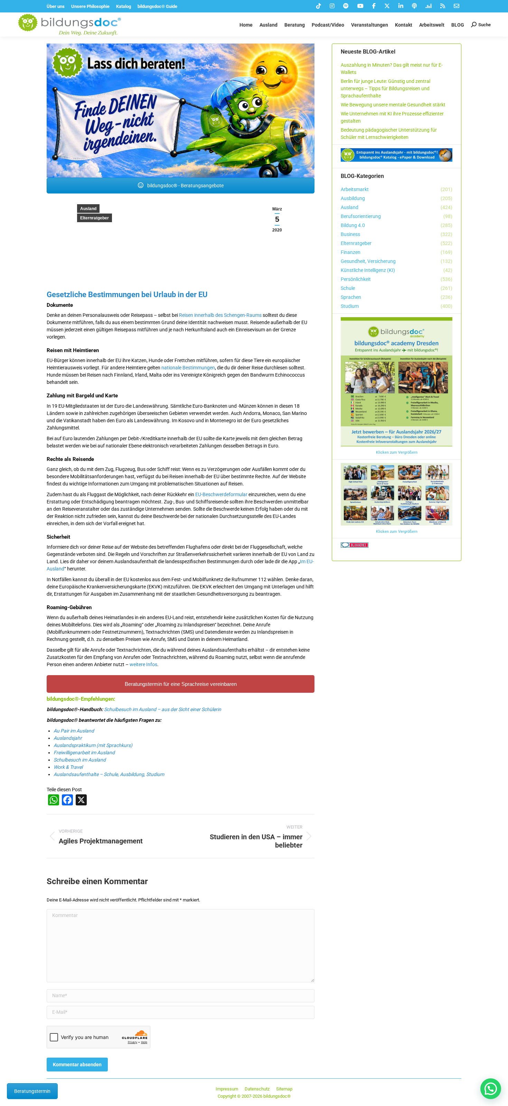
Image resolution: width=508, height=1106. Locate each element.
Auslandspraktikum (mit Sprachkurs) (93, 745)
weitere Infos (143, 664)
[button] (490, 1088)
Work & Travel (68, 767)
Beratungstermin (32, 1091)
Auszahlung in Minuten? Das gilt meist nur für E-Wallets (392, 68)
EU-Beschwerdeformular (221, 494)
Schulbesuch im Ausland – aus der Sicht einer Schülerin (162, 709)
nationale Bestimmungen (188, 367)
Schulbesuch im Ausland (80, 760)
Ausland (88, 208)
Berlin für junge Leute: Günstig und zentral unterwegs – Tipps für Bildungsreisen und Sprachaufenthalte (385, 88)
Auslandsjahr (68, 738)
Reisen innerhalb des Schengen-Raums (220, 315)
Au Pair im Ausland (74, 731)
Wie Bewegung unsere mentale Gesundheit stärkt (393, 104)
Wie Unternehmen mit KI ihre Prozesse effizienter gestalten (392, 117)
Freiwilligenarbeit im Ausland (84, 752)
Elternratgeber (94, 218)
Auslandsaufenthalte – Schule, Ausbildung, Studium (109, 774)
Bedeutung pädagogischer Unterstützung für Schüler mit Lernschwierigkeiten (389, 133)
